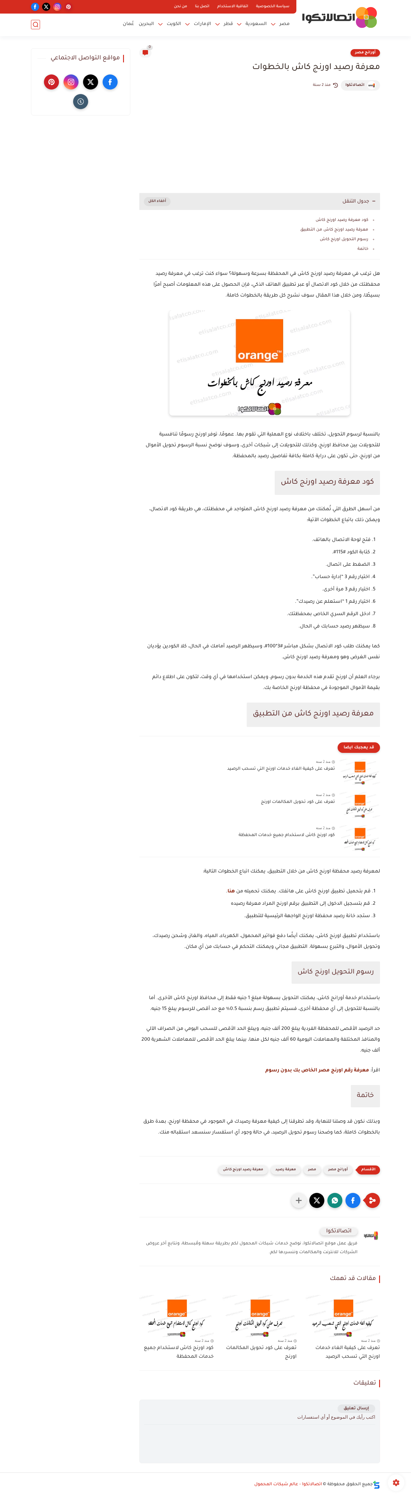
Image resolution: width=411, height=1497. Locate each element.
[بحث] (35, 24)
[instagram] (57, 7)
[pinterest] (68, 7)
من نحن (180, 7)
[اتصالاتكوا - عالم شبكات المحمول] (339, 17)
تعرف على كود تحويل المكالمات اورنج (298, 802)
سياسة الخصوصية (272, 7)
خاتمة (362, 249)
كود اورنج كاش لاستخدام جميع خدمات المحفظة (287, 835)
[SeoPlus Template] (376, 1485)
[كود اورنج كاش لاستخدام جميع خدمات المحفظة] (359, 838)
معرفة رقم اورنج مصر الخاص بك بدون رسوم (317, 1070)
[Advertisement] (259, 141)
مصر (285, 24)
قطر (228, 24)
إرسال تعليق (356, 1408)
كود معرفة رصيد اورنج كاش (342, 220)
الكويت (174, 24)
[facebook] (35, 7)
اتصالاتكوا (354, 85)
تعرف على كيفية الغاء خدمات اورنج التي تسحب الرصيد (281, 769)
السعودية (256, 24)
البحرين (146, 24)
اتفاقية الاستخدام (232, 7)
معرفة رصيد (285, 1170)
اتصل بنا (202, 7)
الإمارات (202, 24)
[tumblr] (80, 101)
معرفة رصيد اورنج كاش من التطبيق (334, 230)
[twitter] (46, 7)
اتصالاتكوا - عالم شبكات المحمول (288, 1484)
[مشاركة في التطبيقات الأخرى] (298, 1200)
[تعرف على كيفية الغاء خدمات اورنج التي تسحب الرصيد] (359, 772)
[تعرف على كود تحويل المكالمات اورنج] (359, 805)
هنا (231, 891)
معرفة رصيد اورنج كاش (243, 1170)
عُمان (128, 24)
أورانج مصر (365, 53)
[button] (352, 1200)
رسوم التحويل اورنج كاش (344, 239)
